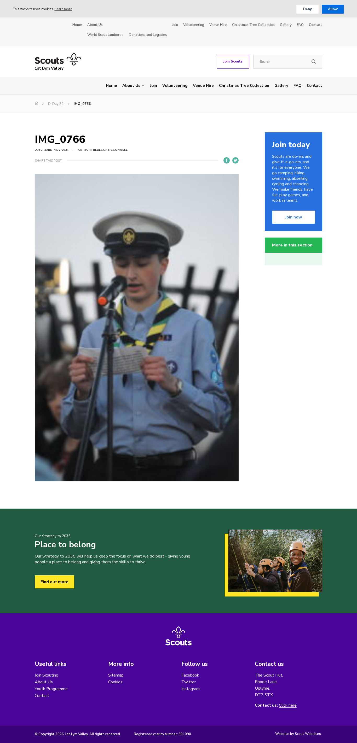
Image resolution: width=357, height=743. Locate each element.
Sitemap (116, 675)
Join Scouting (46, 675)
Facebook (190, 675)
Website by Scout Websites (298, 733)
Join (175, 24)
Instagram (190, 689)
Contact (315, 24)
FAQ (300, 24)
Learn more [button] (63, 9)
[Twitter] (235, 160)
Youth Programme (51, 689)
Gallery (286, 24)
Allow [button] (333, 9)
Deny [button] (307, 9)
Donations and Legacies (148, 34)
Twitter (188, 682)
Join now (293, 217)
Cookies (115, 682)
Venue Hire (218, 24)
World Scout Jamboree (105, 34)
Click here (288, 705)
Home (77, 24)
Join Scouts (233, 61)
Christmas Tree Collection (253, 24)
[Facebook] (226, 160)
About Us (95, 24)
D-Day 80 (56, 104)
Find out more (54, 582)
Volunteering (193, 24)
